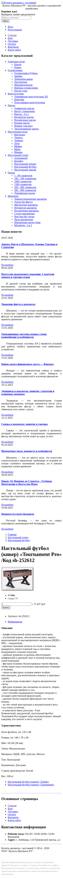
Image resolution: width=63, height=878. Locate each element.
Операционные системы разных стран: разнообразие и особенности (24, 335)
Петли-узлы (20, 90)
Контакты (13, 46)
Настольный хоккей (25, 169)
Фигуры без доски (24, 216)
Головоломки (15, 70)
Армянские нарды (24, 108)
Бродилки (19, 134)
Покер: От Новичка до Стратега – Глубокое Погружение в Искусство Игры (26, 482)
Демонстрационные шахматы (30, 199)
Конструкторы (16, 93)
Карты (17, 64)
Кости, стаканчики (24, 111)
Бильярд (18, 161)
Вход (10, 26)
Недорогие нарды (24, 117)
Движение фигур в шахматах (18, 304)
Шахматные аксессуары (27, 222)
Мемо (17, 149)
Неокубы (19, 99)
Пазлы (11, 172)
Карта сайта (14, 49)
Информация (15, 621)
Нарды (11, 105)
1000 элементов (23, 181)
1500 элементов (23, 184)
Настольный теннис (25, 163)
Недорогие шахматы (25, 207)
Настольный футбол (25, 166)
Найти (5, 21)
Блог (10, 38)
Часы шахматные (23, 219)
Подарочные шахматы (26, 210)
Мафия (18, 146)
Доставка (13, 41)
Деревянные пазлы (24, 193)
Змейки (18, 76)
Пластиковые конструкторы (29, 102)
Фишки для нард (23, 125)
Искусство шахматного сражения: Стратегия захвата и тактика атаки (27, 275)
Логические (20, 82)
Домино (18, 140)
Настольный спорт (18, 155)
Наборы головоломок (26, 87)
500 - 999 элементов (25, 190)
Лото (17, 143)
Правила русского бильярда (17, 514)
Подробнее (7, 265)
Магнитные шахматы (26, 204)
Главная (12, 35)
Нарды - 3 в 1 (21, 114)
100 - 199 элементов (25, 178)
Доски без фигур (23, 201)
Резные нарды (22, 123)
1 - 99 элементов (23, 175)
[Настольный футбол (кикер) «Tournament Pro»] (17, 589)
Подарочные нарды (25, 120)
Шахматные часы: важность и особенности (26, 451)
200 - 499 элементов (25, 187)
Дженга (18, 137)
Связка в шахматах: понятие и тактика (24, 424)
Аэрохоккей (20, 158)
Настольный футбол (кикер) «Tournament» (31, 784)
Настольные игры (17, 131)
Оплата (12, 44)
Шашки (18, 152)
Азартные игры (16, 61)
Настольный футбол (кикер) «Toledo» (28, 781)
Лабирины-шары (23, 79)
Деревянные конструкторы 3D (31, 96)
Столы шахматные (24, 213)
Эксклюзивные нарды (26, 128)
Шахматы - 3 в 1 (23, 225)
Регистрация (15, 29)
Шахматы (13, 196)
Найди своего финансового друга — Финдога (27, 364)
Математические (23, 85)
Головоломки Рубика (25, 73)
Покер (17, 67)
